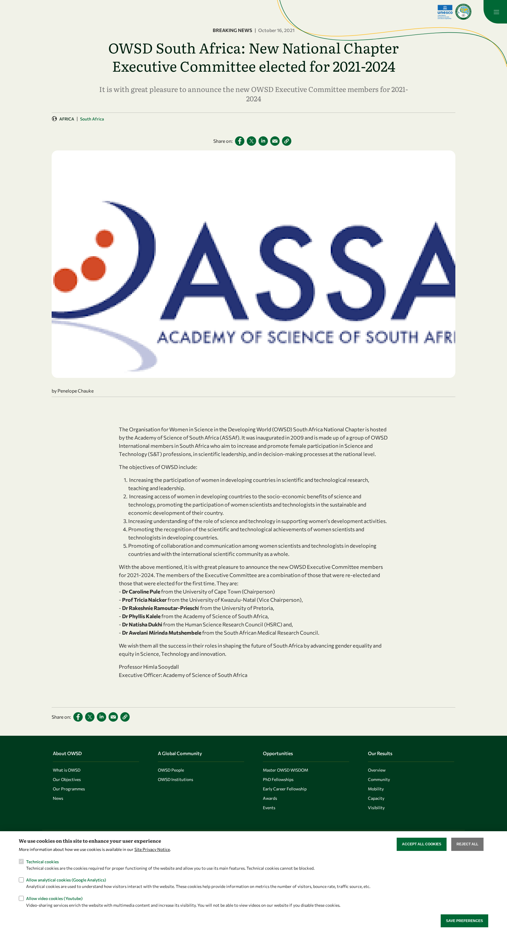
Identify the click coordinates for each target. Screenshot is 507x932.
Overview (377, 769)
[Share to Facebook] (239, 141)
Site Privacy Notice (152, 848)
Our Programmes (69, 788)
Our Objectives (67, 779)
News (58, 798)
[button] (286, 141)
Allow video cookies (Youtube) (54, 898)
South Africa (92, 118)
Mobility (376, 788)
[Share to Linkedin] (263, 141)
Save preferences (464, 920)
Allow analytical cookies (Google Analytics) (66, 879)
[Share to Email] (275, 141)
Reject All (467, 844)
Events (269, 807)
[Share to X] (251, 141)
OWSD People (171, 769)
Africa (66, 118)
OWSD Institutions (175, 779)
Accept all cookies (421, 844)
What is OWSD (66, 769)
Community (379, 779)
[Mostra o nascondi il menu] (495, 12)
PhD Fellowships (278, 779)
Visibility (376, 807)
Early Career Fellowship (285, 788)
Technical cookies (42, 861)
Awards (270, 798)
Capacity (376, 798)
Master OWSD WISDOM (285, 769)
